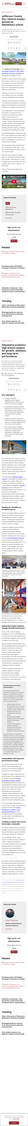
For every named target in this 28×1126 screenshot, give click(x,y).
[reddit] (16, 48)
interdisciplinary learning (16, 538)
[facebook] (8, 48)
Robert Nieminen (14, 378)
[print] (25, 48)
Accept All (14, 1122)
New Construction (7, 12)
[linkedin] (11, 48)
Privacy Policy (16, 1118)
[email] (19, 48)
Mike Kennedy (14, 36)
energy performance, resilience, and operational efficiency (11, 810)
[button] (3, 4)
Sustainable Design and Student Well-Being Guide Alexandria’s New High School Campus (13, 882)
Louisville (18, 73)
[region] (14, 1119)
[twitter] (14, 48)
